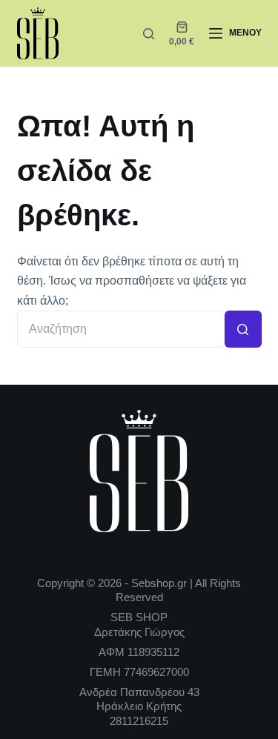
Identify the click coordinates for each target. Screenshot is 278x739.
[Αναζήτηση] (148, 33)
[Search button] (243, 329)
